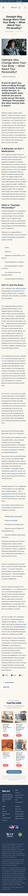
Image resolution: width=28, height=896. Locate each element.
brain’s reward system (8, 496)
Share (14, 675)
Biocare (24, 627)
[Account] (19, 7)
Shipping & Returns (19, 795)
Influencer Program (19, 816)
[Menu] (3, 7)
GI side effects (18, 619)
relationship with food (10, 452)
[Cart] (25, 7)
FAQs (16, 800)
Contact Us (17, 792)
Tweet (6, 675)
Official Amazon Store (20, 818)
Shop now (19, 1)
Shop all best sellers (14, 772)
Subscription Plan (19, 802)
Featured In (4, 820)
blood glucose (16, 174)
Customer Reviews (6, 818)
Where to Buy (18, 809)
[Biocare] (14, 7)
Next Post (6, 687)
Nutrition (4, 811)
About (3, 809)
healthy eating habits (15, 516)
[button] (22, 3)
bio (6, 791)
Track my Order (18, 797)
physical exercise (6, 494)
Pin (22, 675)
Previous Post (9, 682)
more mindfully (13, 520)
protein (16, 468)
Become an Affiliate (19, 814)
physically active (19, 524)
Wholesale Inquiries (19, 811)
